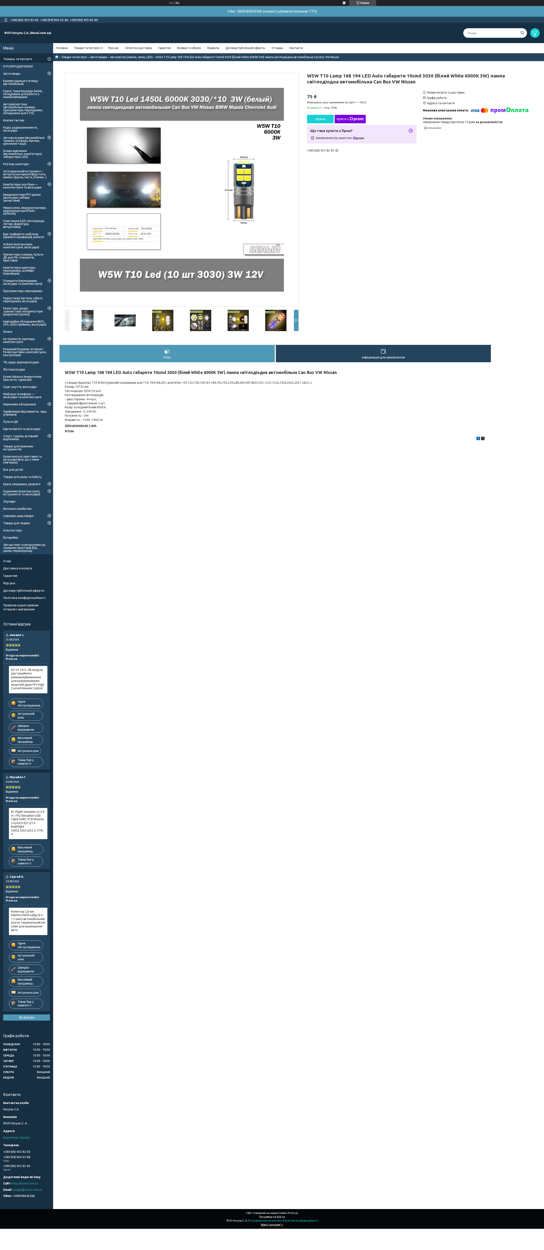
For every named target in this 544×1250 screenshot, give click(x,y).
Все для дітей (13, 469)
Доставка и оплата (17, 568)
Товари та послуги (87, 48)
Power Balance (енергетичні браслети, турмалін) (22, 378)
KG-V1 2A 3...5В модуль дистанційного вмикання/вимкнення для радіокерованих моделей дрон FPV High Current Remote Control (27, 679)
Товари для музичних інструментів (18, 448)
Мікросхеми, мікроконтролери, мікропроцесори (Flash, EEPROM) (24, 210)
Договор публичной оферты (245, 48)
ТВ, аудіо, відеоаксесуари (21, 362)
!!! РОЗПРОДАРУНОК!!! (18, 66)
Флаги (7, 331)
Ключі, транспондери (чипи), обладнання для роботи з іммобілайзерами (22, 94)
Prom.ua (293, 1213)
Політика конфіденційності (24, 598)
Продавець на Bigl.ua (272, 1216)
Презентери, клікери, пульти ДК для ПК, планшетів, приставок (23, 257)
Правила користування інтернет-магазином (20, 607)
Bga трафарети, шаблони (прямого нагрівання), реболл (23, 235)
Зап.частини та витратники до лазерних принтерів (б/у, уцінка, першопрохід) (24, 547)
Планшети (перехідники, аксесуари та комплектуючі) (22, 282)
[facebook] (478, 439)
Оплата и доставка (138, 48)
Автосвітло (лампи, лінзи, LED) (131, 57)
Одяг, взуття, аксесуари (20, 387)
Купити (320, 119)
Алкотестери (12, 530)
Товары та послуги (17, 59)
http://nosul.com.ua (25, 1183)
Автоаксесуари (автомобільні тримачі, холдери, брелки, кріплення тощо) (23, 140)
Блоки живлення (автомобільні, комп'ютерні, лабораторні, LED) (22, 154)
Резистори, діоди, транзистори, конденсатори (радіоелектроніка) (23, 311)
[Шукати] (522, 33)
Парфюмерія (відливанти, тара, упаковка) (25, 413)
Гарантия (164, 48)
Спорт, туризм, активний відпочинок (20, 437)
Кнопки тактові (13, 120)
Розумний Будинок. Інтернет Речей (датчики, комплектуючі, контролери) (24, 352)
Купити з (343, 119)
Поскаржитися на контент (265, 1220)
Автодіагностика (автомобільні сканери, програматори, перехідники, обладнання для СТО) (23, 109)
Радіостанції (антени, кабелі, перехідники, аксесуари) (23, 299)
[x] (482, 439)
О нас (7, 561)
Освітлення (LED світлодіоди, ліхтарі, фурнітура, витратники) (24, 224)
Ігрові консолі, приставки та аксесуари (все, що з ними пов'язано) (22, 459)
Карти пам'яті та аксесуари (21, 429)
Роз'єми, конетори (16, 164)
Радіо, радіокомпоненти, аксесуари (20, 129)
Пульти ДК (10, 421)
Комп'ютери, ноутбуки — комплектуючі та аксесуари (22, 186)
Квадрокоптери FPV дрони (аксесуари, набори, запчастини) (22, 197)
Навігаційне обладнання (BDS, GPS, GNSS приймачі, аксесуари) (24, 323)
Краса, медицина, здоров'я (21, 484)
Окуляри (9, 501)
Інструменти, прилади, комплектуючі (19, 340)
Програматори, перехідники (22, 291)
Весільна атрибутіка (17, 508)
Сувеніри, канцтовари (18, 516)
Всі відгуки (26, 1017)
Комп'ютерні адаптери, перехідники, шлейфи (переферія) (19, 270)
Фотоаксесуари (14, 369)
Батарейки (10, 537)
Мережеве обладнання (19, 404)
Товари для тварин (16, 523)
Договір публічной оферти (23, 590)
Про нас (113, 48)
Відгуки (9, 583)
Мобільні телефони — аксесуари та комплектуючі (22, 395)
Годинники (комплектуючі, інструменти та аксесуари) (21, 493)
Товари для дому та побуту (22, 477)
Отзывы (277, 48)
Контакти (296, 48)
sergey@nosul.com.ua (27, 1189)
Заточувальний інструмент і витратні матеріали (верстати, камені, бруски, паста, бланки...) (24, 174)
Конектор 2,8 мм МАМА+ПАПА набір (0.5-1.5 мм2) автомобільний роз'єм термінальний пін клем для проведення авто (28, 921)
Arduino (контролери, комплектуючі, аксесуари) (21, 246)
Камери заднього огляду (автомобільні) (20, 82)
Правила (213, 48)
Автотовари (98, 57)
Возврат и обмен (189, 48)
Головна (62, 48)
